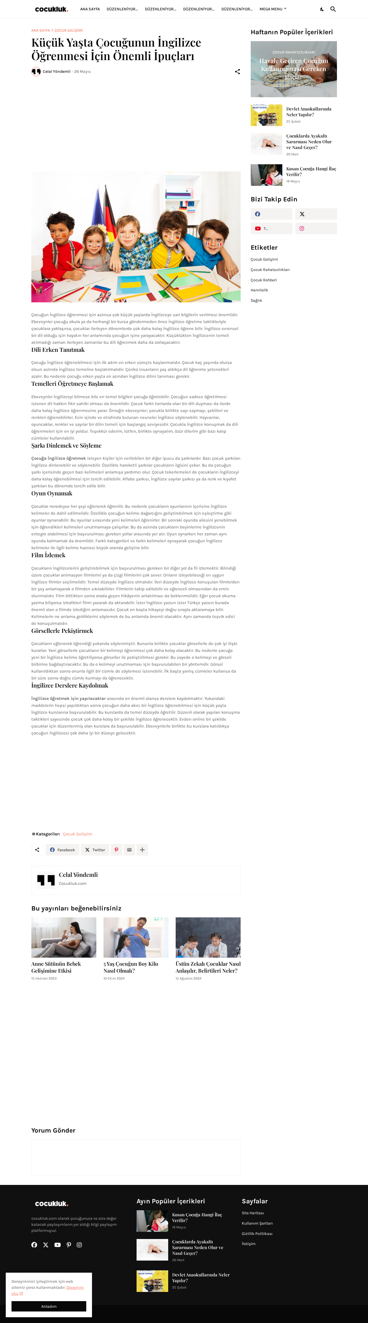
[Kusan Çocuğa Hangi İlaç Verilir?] (266, 175)
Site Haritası (253, 1213)
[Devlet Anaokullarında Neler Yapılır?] (266, 115)
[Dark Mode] (322, 9)
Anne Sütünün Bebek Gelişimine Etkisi (56, 967)
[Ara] (332, 9)
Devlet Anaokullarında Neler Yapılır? (308, 111)
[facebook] (271, 214)
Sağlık (256, 300)
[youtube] (57, 1245)
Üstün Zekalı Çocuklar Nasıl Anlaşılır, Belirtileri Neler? (208, 967)
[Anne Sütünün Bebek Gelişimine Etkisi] (63, 937)
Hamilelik (259, 290)
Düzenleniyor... (122, 9)
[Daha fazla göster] (142, 850)
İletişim (249, 1243)
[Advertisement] (136, 124)
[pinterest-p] (69, 1245)
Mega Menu (271, 9)
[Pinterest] (116, 850)
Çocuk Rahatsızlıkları (270, 269)
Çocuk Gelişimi (69, 30)
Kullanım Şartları (257, 1223)
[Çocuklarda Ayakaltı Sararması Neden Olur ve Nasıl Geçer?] (266, 144)
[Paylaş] (237, 72)
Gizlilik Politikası (257, 1233)
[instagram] (316, 228)
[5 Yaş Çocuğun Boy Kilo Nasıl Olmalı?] (135, 937)
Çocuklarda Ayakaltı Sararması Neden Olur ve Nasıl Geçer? (309, 141)
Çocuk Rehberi (264, 280)
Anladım (49, 1306)
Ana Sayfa (90, 9)
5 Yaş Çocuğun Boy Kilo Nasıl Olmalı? (130, 967)
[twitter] (316, 214)
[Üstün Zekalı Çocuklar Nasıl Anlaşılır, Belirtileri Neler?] (208, 937)
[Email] (129, 850)
